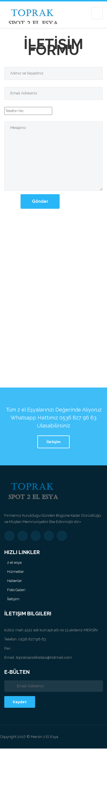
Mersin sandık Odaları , (59, 778)
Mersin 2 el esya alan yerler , (84, 758)
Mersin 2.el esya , (73, 751)
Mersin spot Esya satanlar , (54, 791)
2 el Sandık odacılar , (64, 784)
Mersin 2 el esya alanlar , (42, 751)
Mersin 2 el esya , (12, 751)
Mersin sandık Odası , (27, 778)
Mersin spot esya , (91, 784)
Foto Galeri (16, 590)
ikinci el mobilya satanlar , (30, 784)
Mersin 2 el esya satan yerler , (21, 764)
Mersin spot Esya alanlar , (17, 791)
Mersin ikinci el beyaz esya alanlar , (37, 758)
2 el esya (14, 562)
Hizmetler (15, 571)
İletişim (53, 442)
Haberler (14, 581)
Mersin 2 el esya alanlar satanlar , (66, 764)
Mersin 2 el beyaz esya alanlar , (32, 771)
